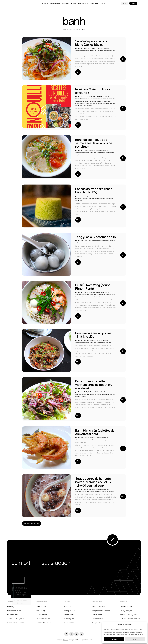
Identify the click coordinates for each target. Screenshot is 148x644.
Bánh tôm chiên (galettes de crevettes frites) (94, 432)
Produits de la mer (86, 103)
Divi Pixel (65, 640)
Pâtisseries (109, 198)
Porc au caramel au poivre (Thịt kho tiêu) (93, 335)
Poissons (78, 103)
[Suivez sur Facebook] (66, 634)
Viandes (85, 106)
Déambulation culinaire (82, 51)
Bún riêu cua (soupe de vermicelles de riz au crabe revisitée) (93, 143)
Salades (77, 53)
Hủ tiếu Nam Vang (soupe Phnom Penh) (92, 287)
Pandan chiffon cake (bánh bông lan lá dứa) (93, 190)
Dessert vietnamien (95, 491)
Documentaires (94, 99)
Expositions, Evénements (107, 99)
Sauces (100, 103)
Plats (113, 51)
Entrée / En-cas (94, 51)
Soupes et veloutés (109, 103)
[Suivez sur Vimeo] (76, 634)
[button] (144, 624)
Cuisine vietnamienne (102, 48)
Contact (133, 3)
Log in (124, 3)
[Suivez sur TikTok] (81, 634)
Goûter (91, 198)
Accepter (114, 639)
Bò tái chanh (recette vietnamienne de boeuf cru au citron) (94, 384)
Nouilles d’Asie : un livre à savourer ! (92, 91)
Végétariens (78, 106)
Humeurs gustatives (106, 51)
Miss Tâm (80, 48)
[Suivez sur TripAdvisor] (71, 634)
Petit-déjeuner (106, 294)
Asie (94, 48)
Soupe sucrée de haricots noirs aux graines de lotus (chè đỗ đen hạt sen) (93, 481)
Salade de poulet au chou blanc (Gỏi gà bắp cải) (92, 43)
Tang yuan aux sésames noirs (95, 237)
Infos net (90, 101)
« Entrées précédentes (31, 523)
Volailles (83, 53)
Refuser (135, 639)
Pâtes (105, 101)
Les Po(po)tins (98, 101)
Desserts (85, 198)
